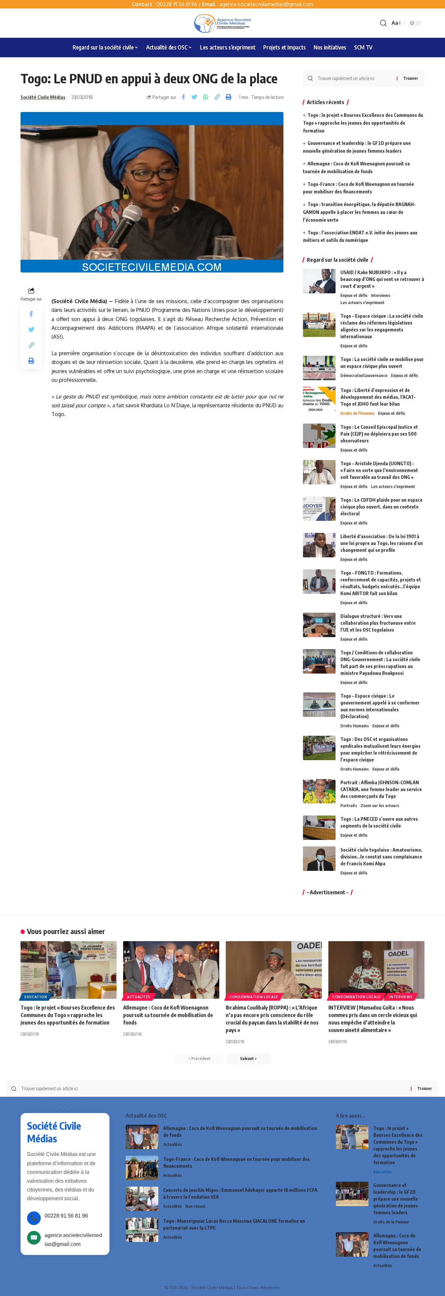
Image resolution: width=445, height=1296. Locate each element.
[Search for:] (355, 78)
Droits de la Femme (391, 1221)
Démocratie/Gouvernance (363, 375)
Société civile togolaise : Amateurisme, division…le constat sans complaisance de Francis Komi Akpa (381, 856)
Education (35, 997)
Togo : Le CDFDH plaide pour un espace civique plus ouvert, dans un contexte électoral (381, 506)
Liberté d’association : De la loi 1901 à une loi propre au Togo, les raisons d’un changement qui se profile (381, 543)
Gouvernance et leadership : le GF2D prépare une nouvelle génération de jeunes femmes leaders (395, 1198)
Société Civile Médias (43, 97)
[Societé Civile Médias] (222, 23)
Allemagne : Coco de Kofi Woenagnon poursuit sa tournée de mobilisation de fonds (168, 1015)
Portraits (348, 805)
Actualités (139, 997)
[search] (383, 23)
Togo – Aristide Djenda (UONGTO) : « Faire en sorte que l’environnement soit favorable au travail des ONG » (379, 470)
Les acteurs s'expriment (362, 302)
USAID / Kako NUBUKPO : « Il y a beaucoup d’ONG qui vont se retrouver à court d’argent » (382, 279)
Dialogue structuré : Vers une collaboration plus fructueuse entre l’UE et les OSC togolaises (378, 623)
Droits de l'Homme (357, 413)
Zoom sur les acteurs (380, 805)
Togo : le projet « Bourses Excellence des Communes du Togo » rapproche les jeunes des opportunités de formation (363, 122)
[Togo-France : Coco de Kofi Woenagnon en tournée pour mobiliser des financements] (142, 1168)
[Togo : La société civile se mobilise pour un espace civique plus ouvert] (319, 368)
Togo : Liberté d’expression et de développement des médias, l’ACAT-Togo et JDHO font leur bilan (378, 397)
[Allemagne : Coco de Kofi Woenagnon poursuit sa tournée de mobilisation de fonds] (171, 970)
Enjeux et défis (353, 295)
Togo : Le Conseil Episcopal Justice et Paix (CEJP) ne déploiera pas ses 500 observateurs (379, 433)
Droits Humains (354, 725)
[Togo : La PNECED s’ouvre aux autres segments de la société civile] (319, 827)
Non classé (195, 1206)
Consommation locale (254, 997)
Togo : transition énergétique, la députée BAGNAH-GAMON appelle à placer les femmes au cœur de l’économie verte (359, 212)
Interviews (380, 295)
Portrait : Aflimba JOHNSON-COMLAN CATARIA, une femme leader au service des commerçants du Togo (381, 789)
